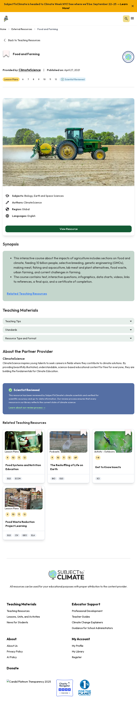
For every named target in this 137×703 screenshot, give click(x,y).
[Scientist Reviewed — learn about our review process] (128, 57)
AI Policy (12, 657)
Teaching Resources (18, 611)
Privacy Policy (15, 651)
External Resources (22, 29)
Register (77, 657)
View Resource (69, 229)
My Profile (77, 645)
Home (3, 29)
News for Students (17, 622)
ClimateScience (30, 70)
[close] (133, 6)
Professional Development (87, 611)
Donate (13, 668)
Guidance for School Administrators (92, 628)
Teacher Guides (81, 616)
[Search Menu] (126, 18)
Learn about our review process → (27, 407)
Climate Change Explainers (87, 622)
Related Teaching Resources (27, 294)
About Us (12, 645)
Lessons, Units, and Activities (23, 616)
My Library (78, 651)
